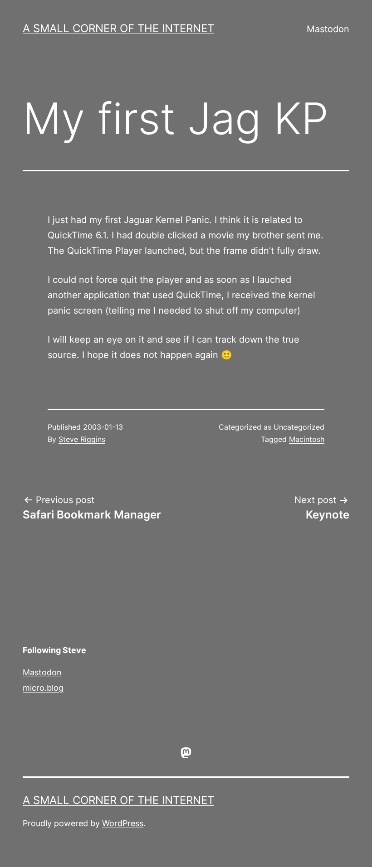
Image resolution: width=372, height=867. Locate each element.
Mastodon (328, 29)
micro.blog (43, 688)
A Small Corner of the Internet (118, 28)
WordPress (122, 823)
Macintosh (306, 439)
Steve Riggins (82, 439)
